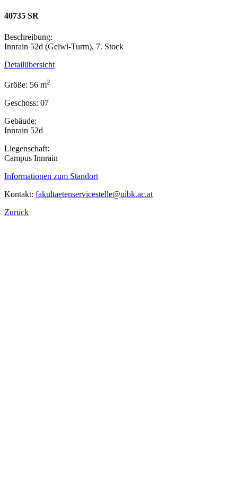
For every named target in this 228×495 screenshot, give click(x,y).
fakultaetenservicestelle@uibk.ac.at (94, 194)
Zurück (16, 212)
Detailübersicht (29, 64)
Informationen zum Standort (51, 176)
